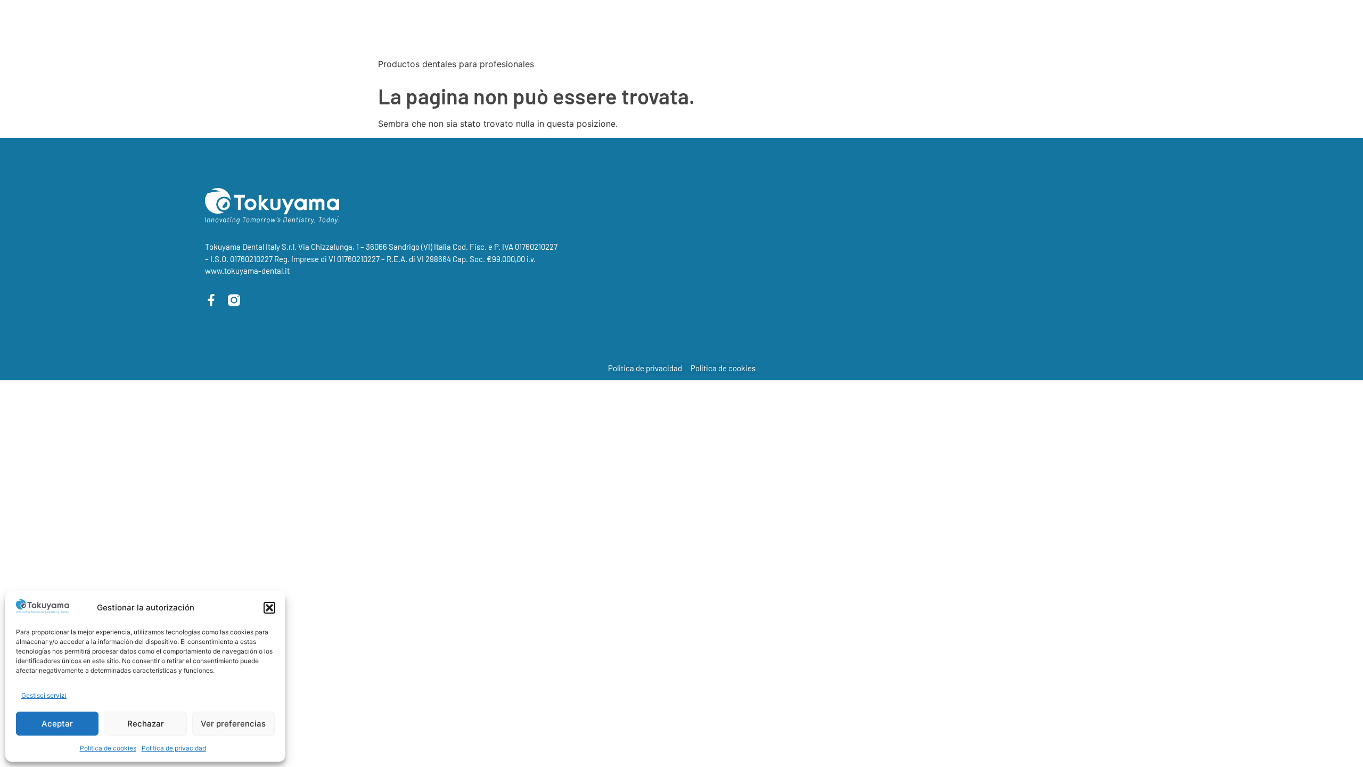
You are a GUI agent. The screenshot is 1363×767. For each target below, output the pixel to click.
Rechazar (145, 724)
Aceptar (57, 724)
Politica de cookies (108, 748)
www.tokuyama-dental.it (247, 270)
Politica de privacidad (174, 748)
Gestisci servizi (44, 695)
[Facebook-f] (211, 300)
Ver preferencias (233, 724)
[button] (269, 607)
